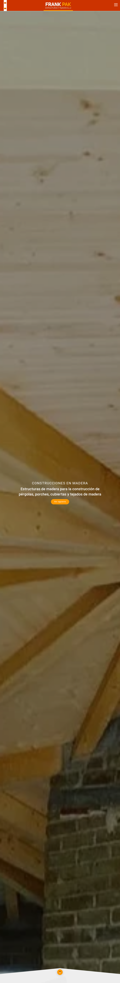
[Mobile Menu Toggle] (116, 4)
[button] (60, 501)
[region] (60, 492)
